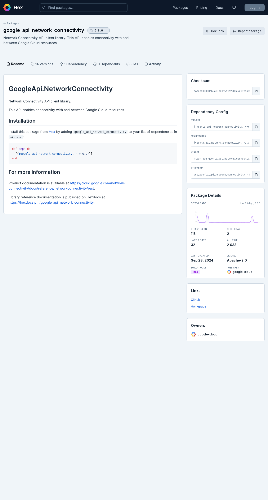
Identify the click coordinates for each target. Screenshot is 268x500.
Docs (219, 7)
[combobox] (84, 7)
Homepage (198, 306)
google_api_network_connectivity (43, 30)
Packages (180, 7)
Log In (255, 7)
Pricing (201, 7)
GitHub (195, 299)
